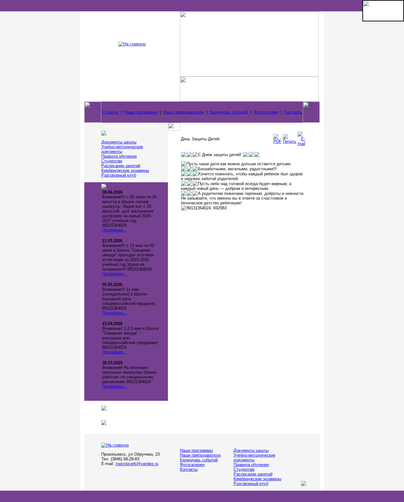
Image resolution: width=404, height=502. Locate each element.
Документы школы (118, 142)
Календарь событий (229, 112)
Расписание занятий (120, 165)
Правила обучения (119, 156)
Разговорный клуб (118, 175)
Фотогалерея (266, 112)
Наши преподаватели (183, 112)
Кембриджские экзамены (125, 170)
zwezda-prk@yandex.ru (137, 463)
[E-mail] (301, 143)
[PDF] (277, 141)
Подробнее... (114, 230)
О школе (110, 112)
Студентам (111, 161)
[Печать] (289, 141)
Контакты (293, 112)
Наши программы (140, 112)
